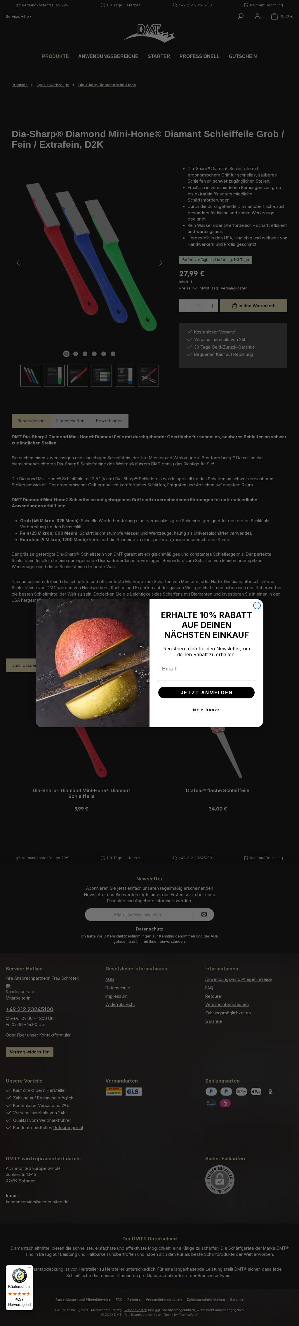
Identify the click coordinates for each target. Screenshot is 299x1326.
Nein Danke (206, 710)
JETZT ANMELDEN (206, 692)
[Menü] (29, 1268)
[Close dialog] (256, 605)
